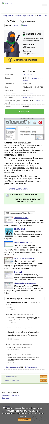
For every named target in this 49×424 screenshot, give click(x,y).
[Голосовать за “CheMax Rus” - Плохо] (27, 68)
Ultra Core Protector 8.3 (24, 258)
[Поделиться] (24, 25)
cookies (30, 408)
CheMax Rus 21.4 (21, 218)
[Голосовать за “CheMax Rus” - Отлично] (34, 68)
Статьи (21, 10)
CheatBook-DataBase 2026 (25, 283)
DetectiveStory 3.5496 (23, 242)
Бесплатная (27, 74)
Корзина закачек (9, 376)
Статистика (39, 100)
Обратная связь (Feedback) (10, 395)
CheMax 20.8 (19, 229)
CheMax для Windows (18, 188)
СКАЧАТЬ (24, 111)
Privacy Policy (6, 398)
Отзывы (16, 25)
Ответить (13, 309)
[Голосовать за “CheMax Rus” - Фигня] (24, 68)
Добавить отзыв (31, 367)
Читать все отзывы (13, 367)
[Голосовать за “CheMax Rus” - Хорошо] (32, 68)
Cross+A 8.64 (19, 272)
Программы (8, 10)
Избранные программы (12, 380)
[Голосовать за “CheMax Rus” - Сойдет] (29, 68)
